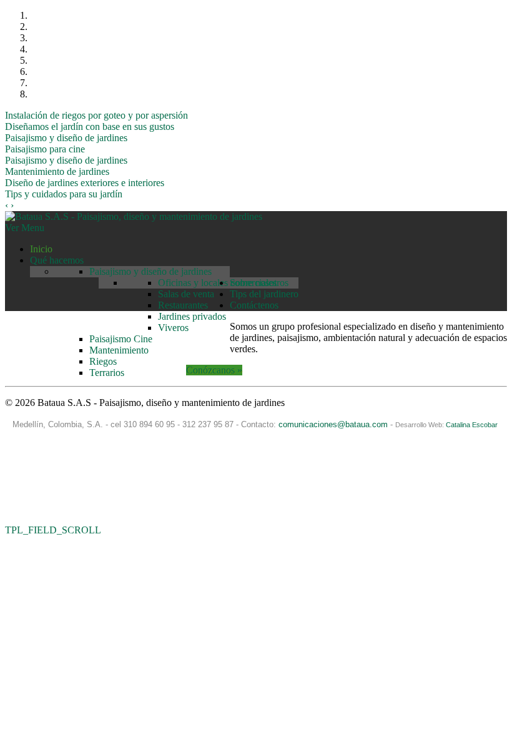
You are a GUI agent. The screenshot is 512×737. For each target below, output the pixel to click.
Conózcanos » (214, 370)
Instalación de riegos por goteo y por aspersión (96, 115)
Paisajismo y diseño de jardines (66, 137)
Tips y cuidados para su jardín (63, 194)
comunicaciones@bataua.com (333, 424)
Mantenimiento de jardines (57, 171)
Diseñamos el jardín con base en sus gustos (89, 126)
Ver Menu (24, 227)
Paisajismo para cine (45, 149)
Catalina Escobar (473, 424)
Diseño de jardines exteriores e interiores (84, 182)
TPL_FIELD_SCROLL (53, 530)
